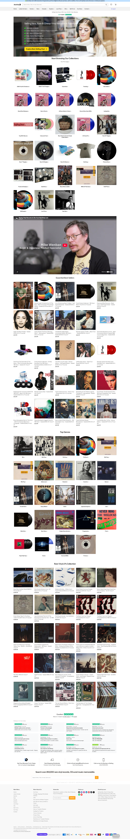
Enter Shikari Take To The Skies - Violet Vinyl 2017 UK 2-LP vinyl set (23, 616)
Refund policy (29, 826)
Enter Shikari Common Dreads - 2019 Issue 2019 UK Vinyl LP (84, 589)
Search (15, 826)
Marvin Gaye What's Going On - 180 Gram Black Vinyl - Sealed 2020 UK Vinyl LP (64, 421)
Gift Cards (35, 805)
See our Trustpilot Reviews (39, 809)
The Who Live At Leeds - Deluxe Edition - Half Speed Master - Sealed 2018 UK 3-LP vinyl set (64, 363)
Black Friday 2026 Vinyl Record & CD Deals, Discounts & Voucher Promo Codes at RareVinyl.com (61, 826)
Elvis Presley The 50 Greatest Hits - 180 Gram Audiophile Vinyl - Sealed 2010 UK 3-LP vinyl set (106, 393)
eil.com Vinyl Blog (37, 817)
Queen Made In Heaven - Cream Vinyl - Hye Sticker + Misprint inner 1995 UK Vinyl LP (85, 676)
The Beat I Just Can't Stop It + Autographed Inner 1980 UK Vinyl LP (106, 616)
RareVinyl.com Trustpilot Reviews (41, 819)
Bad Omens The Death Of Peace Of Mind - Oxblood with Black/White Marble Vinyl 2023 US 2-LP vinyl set (64, 646)
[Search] (106, 4)
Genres (32, 9)
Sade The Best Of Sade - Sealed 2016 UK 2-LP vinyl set (22, 332)
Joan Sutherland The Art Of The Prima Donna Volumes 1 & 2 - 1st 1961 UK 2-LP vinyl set (44, 617)
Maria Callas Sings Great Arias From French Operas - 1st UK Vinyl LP (106, 589)
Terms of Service (37, 813)
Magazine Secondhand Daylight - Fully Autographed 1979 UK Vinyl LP (23, 703)
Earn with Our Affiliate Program (40, 799)
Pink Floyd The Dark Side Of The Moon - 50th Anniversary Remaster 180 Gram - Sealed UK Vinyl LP (23, 363)
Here (67, 61)
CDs (66, 9)
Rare (38, 9)
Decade (44, 9)
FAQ (49, 828)
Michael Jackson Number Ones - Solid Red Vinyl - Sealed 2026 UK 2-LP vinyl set (106, 363)
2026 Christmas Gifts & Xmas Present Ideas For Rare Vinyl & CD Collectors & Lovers (30, 828)
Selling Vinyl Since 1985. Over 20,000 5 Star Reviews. (65, 12)
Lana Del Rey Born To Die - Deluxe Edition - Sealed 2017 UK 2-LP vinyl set (106, 421)
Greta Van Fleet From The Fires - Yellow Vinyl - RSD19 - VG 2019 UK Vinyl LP (23, 646)
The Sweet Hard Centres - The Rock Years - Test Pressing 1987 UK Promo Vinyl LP (106, 646)
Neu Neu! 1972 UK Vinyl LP (20, 674)
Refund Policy (36, 807)
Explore (51, 9)
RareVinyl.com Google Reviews (40, 821)
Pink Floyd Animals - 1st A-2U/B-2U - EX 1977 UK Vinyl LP (64, 616)
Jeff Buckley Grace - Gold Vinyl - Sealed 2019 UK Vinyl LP (84, 362)
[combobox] (63, 4)
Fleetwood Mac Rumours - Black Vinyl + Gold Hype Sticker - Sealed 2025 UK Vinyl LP (106, 304)
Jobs (34, 797)
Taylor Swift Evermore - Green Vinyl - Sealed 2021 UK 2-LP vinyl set (64, 392)
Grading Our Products (38, 811)
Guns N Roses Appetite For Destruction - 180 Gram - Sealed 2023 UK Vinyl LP (43, 646)
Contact (86, 9)
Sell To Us (72, 9)
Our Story (79, 9)
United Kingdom (54, 834)
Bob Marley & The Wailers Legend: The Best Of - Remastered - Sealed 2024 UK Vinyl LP (85, 393)
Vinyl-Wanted (31, 765)
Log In (114, 9)
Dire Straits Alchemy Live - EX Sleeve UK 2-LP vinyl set (42, 589)
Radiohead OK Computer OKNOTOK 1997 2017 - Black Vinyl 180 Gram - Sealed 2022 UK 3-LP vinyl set (23, 393)
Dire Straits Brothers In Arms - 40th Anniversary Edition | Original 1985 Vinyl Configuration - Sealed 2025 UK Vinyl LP (106, 334)
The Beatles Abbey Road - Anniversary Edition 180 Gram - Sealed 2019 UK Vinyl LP (63, 333)
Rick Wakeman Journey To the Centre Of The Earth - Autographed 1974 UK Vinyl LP (64, 676)
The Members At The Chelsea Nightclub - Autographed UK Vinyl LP (85, 704)
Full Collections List (37, 826)
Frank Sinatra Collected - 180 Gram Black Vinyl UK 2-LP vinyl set (85, 303)
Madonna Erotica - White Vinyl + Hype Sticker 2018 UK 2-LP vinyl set (64, 589)
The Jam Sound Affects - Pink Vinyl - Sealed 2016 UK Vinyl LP (65, 703)
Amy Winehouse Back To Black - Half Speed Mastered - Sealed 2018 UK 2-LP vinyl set (65, 304)
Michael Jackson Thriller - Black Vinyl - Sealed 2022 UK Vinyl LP (85, 332)
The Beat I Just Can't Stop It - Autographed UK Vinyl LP (83, 616)
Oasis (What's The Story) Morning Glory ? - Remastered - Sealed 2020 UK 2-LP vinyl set (43, 333)
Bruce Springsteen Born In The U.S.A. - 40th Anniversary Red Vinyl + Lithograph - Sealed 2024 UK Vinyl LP (23, 422)
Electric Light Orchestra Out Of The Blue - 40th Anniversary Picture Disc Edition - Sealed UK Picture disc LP (44, 304)
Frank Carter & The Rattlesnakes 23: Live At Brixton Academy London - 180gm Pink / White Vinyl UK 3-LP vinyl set (85, 647)
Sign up (72, 797)
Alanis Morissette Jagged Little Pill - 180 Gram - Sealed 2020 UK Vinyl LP (44, 420)
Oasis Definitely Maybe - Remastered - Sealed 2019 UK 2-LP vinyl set (85, 421)
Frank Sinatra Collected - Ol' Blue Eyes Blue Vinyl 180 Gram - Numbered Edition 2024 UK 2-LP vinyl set (43, 364)
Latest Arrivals (23, 9)
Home (15, 9)
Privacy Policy (36, 815)
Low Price (59, 9)
